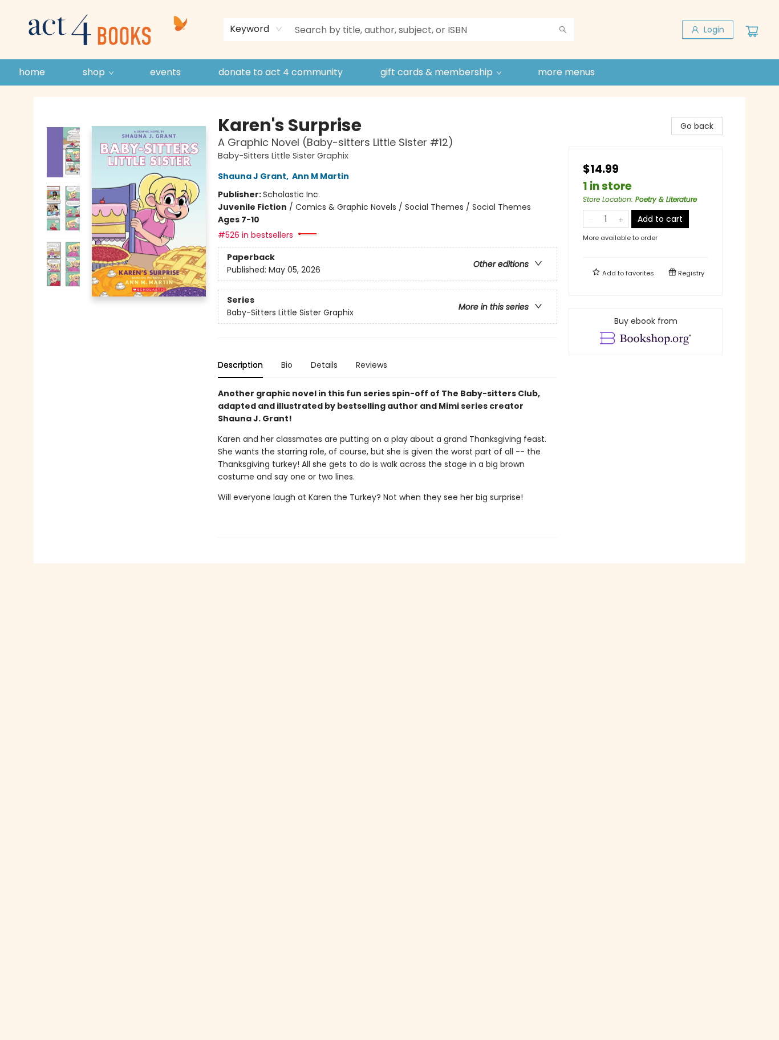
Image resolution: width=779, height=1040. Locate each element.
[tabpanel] (387, 462)
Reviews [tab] (371, 365)
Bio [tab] (287, 365)
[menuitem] (32, 72)
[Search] (562, 29)
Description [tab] (240, 365)
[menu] (389, 72)
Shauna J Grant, (254, 176)
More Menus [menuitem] (566, 72)
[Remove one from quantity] (590, 219)
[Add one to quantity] (621, 219)
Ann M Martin (320, 176)
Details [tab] (324, 365)
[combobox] (256, 29)
